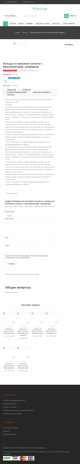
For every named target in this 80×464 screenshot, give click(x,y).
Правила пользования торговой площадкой (18, 410)
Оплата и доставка (9, 407)
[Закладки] (5, 79)
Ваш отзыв (9, 219)
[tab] (10, 90)
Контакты (6, 431)
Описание (11, 90)
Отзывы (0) (26, 90)
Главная (17, 32)
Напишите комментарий (29, 70)
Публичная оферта (9, 434)
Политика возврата (9, 404)
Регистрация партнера (11, 428)
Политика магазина (41, 92)
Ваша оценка (10, 211)
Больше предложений (16, 92)
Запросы (11, 95)
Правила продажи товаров (12, 414)
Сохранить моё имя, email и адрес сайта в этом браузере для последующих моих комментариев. (26, 256)
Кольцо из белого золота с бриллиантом (51, 331)
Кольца (25, 32)
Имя (7, 238)
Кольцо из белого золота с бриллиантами (9, 331)
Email (7, 245)
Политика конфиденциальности (14, 400)
